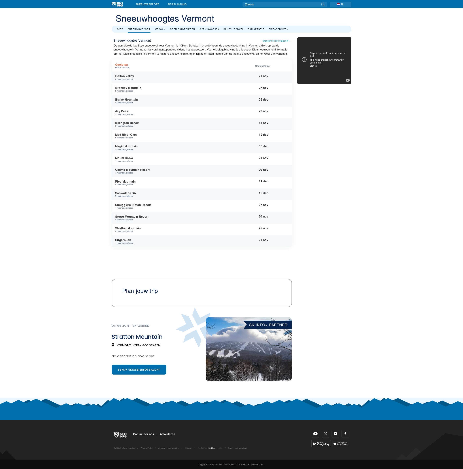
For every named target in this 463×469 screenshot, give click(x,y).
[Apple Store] (340, 443)
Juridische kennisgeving (124, 448)
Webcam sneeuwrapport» (276, 40)
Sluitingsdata (234, 29)
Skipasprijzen (278, 29)
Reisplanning (177, 4)
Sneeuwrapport (147, 4)
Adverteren (167, 434)
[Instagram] (335, 434)
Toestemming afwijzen (237, 448)
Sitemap (188, 448)
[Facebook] (345, 434)
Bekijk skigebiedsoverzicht (139, 369)
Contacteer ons (143, 434)
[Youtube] (315, 434)
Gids (120, 29)
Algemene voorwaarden (168, 448)
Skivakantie (256, 29)
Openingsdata (209, 29)
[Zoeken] (323, 4)
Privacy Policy (147, 448)
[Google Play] (321, 443)
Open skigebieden (182, 29)
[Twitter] (325, 434)
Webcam (160, 29)
